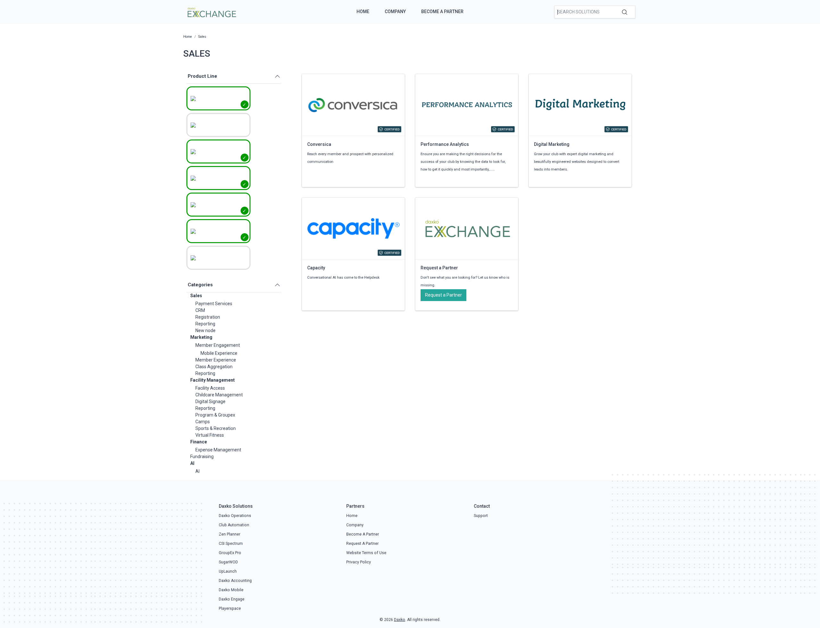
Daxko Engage (231, 599)
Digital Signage (210, 401)
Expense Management (218, 449)
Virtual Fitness (209, 435)
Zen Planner (229, 534)
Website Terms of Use (366, 553)
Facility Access (210, 388)
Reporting (205, 323)
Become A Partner (442, 11)
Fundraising (202, 456)
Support (481, 515)
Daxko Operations (235, 515)
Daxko (399, 619)
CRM (200, 310)
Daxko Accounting (235, 580)
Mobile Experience (219, 353)
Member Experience (215, 359)
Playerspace (230, 608)
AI (192, 463)
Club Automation (234, 525)
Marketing (201, 337)
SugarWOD (228, 562)
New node (205, 330)
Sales (196, 295)
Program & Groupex (215, 414)
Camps (202, 421)
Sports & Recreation (215, 428)
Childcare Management (219, 394)
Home (363, 11)
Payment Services (213, 303)
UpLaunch (228, 571)
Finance (198, 441)
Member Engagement (217, 345)
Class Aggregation (214, 366)
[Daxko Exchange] (211, 11)
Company (395, 11)
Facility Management (212, 380)
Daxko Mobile (231, 590)
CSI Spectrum (231, 543)
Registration (207, 317)
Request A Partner (362, 543)
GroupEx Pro (230, 553)
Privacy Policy (358, 562)
